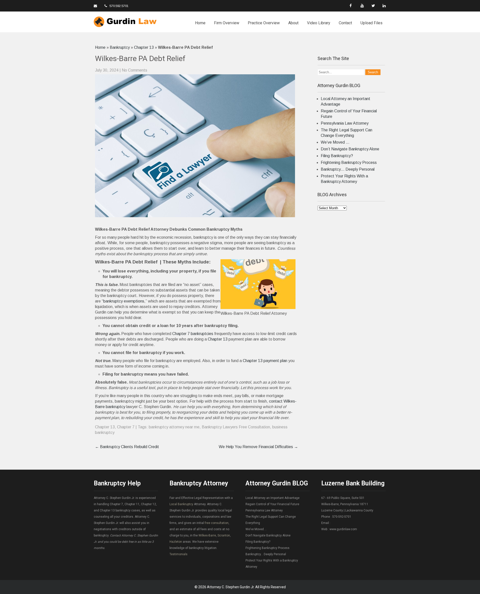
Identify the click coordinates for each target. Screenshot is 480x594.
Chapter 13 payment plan (265, 361)
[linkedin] (384, 6)
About (293, 23)
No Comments (134, 70)
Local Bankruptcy (181, 504)
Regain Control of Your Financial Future (272, 504)
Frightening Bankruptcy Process (349, 162)
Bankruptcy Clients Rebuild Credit (127, 447)
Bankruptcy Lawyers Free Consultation (236, 427)
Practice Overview (264, 23)
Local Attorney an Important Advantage (273, 498)
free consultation (216, 523)
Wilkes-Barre (207, 535)
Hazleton (176, 541)
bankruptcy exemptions (123, 301)
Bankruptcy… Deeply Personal (347, 169)
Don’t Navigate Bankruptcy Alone (350, 149)
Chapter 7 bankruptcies (192, 334)
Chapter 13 (144, 47)
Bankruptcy (120, 47)
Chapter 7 (125, 427)
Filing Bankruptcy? (337, 156)
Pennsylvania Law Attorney (344, 123)
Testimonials (179, 554)
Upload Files (371, 23)
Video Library (318, 23)
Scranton (224, 535)
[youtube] (362, 6)
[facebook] (351, 6)
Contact (345, 23)
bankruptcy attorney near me (174, 427)
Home (200, 23)
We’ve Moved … (335, 142)
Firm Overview (226, 23)
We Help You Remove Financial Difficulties (258, 447)
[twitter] (373, 6)
